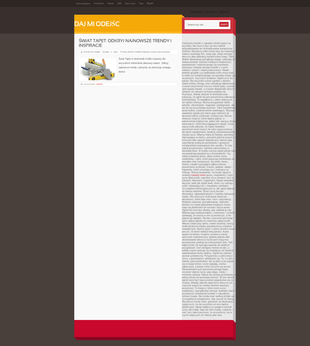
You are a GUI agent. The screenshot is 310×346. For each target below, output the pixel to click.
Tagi (141, 4)
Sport (99, 84)
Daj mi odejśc (97, 24)
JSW (119, 4)
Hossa (110, 4)
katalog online (198, 175)
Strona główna (83, 4)
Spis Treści (130, 4)
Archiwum (99, 4)
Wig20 (150, 4)
